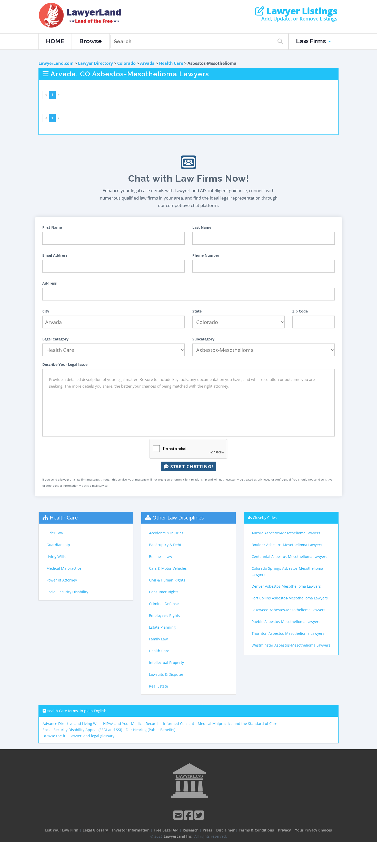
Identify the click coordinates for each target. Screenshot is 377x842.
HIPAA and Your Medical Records (131, 723)
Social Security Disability (67, 591)
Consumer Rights (163, 591)
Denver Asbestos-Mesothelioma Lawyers (286, 586)
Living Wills (56, 556)
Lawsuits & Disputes (166, 674)
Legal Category (55, 339)
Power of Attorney (61, 580)
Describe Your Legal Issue (64, 364)
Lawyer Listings (300, 11)
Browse (90, 41)
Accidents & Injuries (166, 533)
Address (49, 283)
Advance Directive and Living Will (71, 723)
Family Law (158, 639)
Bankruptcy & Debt (165, 544)
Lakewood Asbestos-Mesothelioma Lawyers (288, 609)
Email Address (54, 255)
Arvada (147, 63)
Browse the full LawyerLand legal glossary (78, 735)
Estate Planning (162, 627)
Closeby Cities (265, 517)
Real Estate (158, 686)
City (45, 311)
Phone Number (205, 255)
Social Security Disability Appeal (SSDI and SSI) (82, 729)
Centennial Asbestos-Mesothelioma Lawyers (289, 556)
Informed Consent (178, 723)
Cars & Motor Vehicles (168, 568)
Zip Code (300, 311)
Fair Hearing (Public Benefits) (150, 729)
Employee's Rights (164, 615)
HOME (55, 41)
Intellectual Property (166, 662)
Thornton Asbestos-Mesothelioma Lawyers (288, 633)
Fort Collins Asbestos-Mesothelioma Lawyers (290, 598)
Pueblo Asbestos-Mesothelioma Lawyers (286, 621)
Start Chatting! (191, 466)
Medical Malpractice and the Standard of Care (237, 723)
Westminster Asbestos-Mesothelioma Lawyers (291, 645)
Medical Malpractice (63, 568)
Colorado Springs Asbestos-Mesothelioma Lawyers (287, 571)
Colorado (126, 63)
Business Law (160, 556)
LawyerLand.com (56, 63)
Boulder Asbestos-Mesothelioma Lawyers (287, 544)
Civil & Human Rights (167, 580)
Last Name (201, 227)
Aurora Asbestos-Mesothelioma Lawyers (286, 533)
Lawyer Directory (95, 63)
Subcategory (203, 339)
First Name (52, 227)
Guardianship (58, 544)
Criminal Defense (164, 603)
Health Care (171, 63)
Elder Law (54, 533)
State (197, 311)
